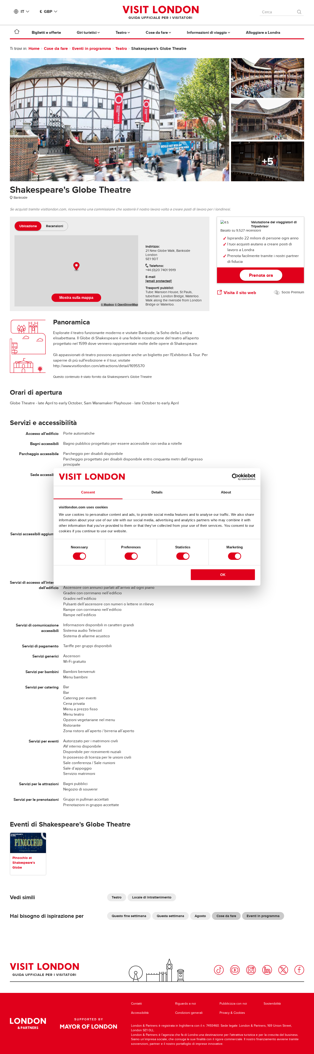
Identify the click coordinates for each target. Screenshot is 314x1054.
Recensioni (54, 226)
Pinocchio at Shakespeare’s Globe (23, 862)
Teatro (121, 48)
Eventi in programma (91, 48)
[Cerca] (299, 11)
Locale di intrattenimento (151, 897)
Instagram (251, 970)
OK (223, 575)
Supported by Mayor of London (88, 1023)
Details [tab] (157, 492)
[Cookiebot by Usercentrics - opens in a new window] (235, 476)
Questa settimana (170, 915)
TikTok (219, 970)
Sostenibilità (272, 1003)
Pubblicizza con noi (233, 1003)
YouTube (235, 970)
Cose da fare (56, 48)
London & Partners (28, 1023)
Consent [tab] (88, 492)
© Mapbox (107, 304)
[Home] (17, 32)
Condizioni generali (189, 1012)
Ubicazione (28, 226)
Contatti (136, 1003)
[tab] (28, 226)
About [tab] (226, 492)
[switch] (131, 556)
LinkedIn (267, 970)
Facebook (299, 970)
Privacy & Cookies (232, 1012)
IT (22, 11)
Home (34, 48)
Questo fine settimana (129, 915)
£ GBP (46, 11)
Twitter (283, 970)
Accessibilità (139, 1012)
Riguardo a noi (185, 1003)
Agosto (200, 915)
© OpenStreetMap (126, 304)
